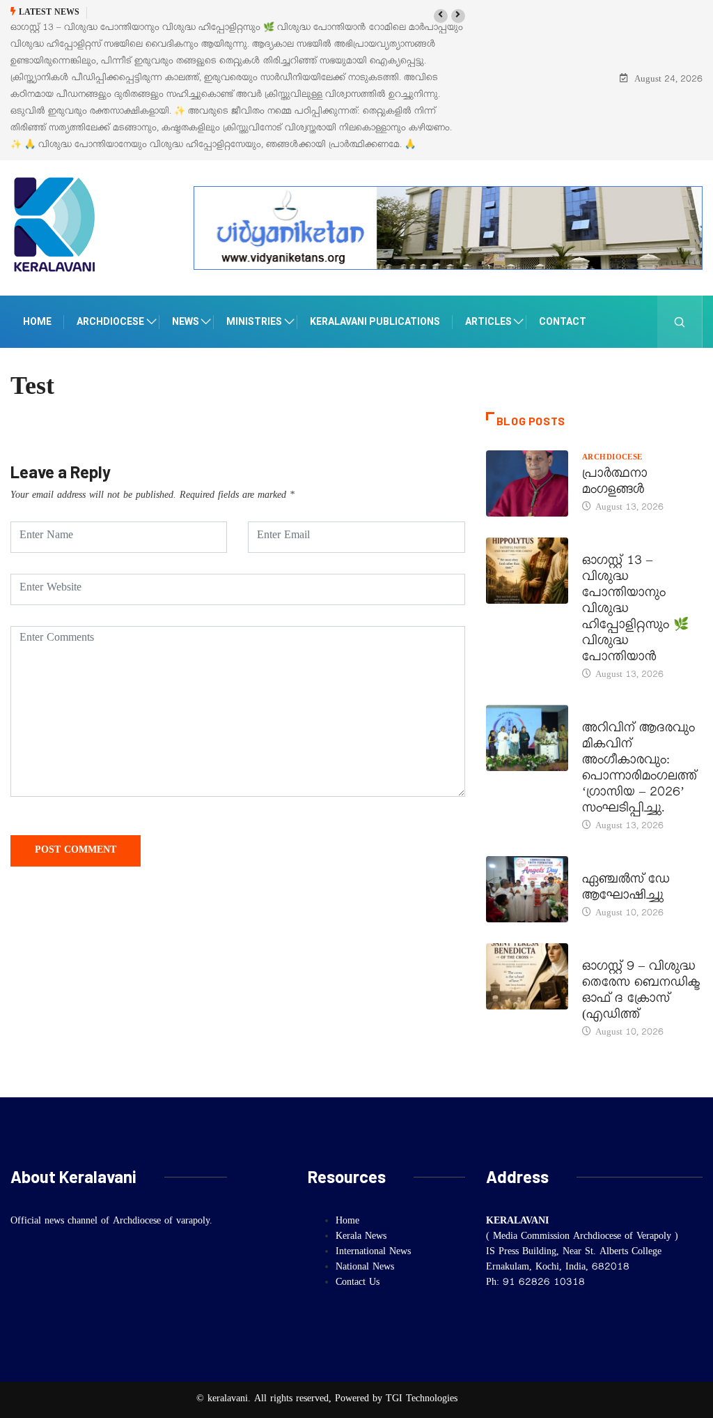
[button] (441, 16)
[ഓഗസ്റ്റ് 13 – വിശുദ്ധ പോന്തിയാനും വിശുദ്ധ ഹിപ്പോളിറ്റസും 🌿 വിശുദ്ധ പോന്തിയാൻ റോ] (527, 571)
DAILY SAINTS (610, 545)
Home (37, 321)
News (185, 321)
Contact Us (357, 1283)
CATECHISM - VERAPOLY (633, 864)
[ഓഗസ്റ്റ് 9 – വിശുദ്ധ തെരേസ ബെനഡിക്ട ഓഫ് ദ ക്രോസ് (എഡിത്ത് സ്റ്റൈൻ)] (527, 976)
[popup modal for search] (680, 322)
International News (373, 1253)
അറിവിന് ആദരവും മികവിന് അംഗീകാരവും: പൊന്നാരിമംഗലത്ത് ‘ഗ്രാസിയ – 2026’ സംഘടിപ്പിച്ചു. (639, 770)
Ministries (254, 321)
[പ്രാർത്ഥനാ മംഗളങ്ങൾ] (527, 483)
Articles (488, 321)
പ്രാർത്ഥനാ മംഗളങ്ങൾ (615, 483)
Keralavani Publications (375, 321)
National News (365, 1268)
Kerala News (612, 713)
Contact (562, 321)
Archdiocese (110, 321)
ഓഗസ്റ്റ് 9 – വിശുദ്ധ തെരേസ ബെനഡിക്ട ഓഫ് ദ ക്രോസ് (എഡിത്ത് (641, 992)
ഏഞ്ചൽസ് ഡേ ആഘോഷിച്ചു (626, 889)
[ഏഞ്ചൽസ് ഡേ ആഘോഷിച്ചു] (527, 889)
